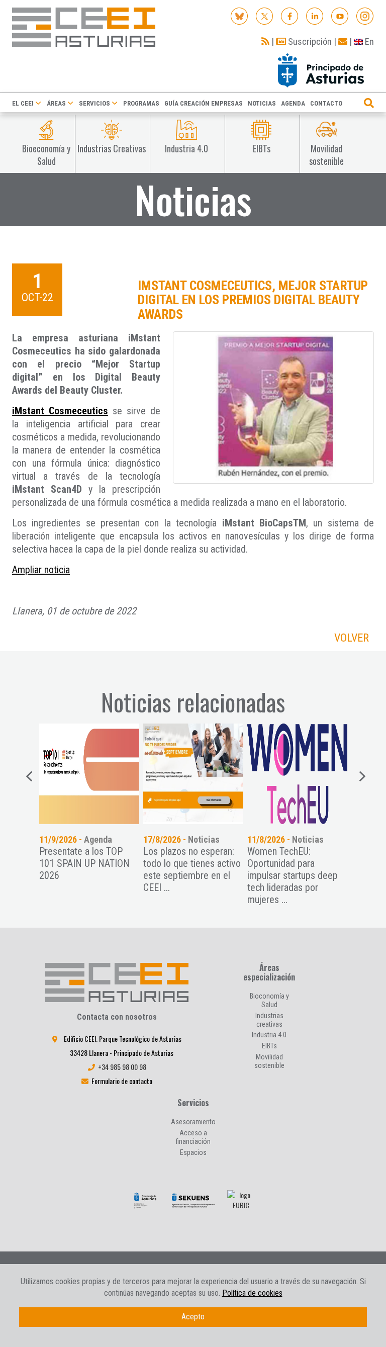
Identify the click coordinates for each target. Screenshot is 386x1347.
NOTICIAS (262, 103)
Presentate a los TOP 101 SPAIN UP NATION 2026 (84, 863)
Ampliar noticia (41, 570)
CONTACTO (326, 103)
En (368, 41)
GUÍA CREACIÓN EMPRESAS (203, 103)
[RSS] (265, 41)
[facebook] (290, 15)
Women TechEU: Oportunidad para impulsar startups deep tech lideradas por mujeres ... (292, 875)
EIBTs (269, 1046)
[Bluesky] (239, 15)
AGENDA (293, 103)
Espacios (193, 1152)
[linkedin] (315, 15)
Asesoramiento (193, 1122)
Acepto (193, 1316)
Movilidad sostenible (269, 1061)
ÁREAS (56, 103)
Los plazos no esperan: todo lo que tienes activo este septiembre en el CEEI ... (192, 869)
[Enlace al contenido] (89, 774)
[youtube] (340, 15)
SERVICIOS (94, 103)
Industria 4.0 (269, 1035)
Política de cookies (252, 1293)
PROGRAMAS (141, 103)
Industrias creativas (269, 1020)
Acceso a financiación (193, 1137)
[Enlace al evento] (193, 774)
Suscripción (309, 41)
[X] (264, 15)
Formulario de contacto (121, 1080)
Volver (351, 638)
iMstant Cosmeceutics (60, 411)
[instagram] (365, 15)
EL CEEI (23, 103)
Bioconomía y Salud (269, 1000)
